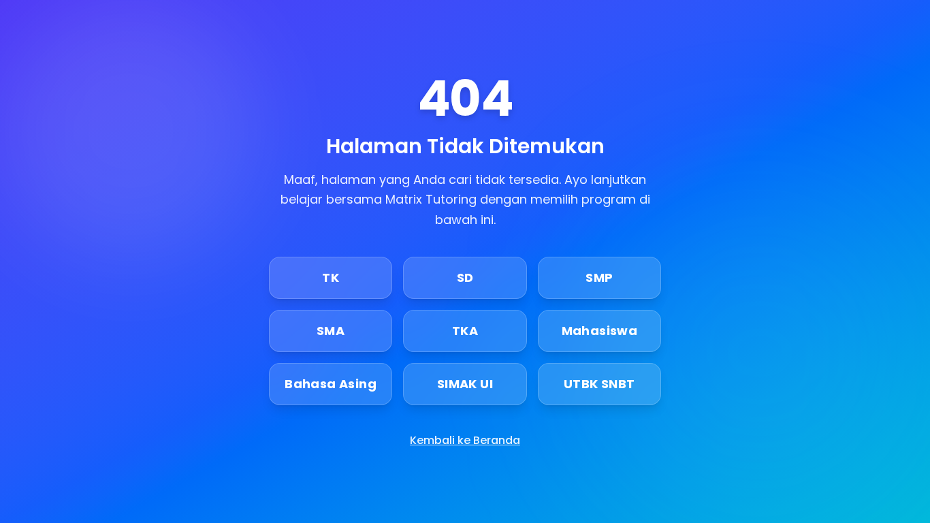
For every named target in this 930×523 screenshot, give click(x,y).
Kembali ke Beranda (465, 440)
